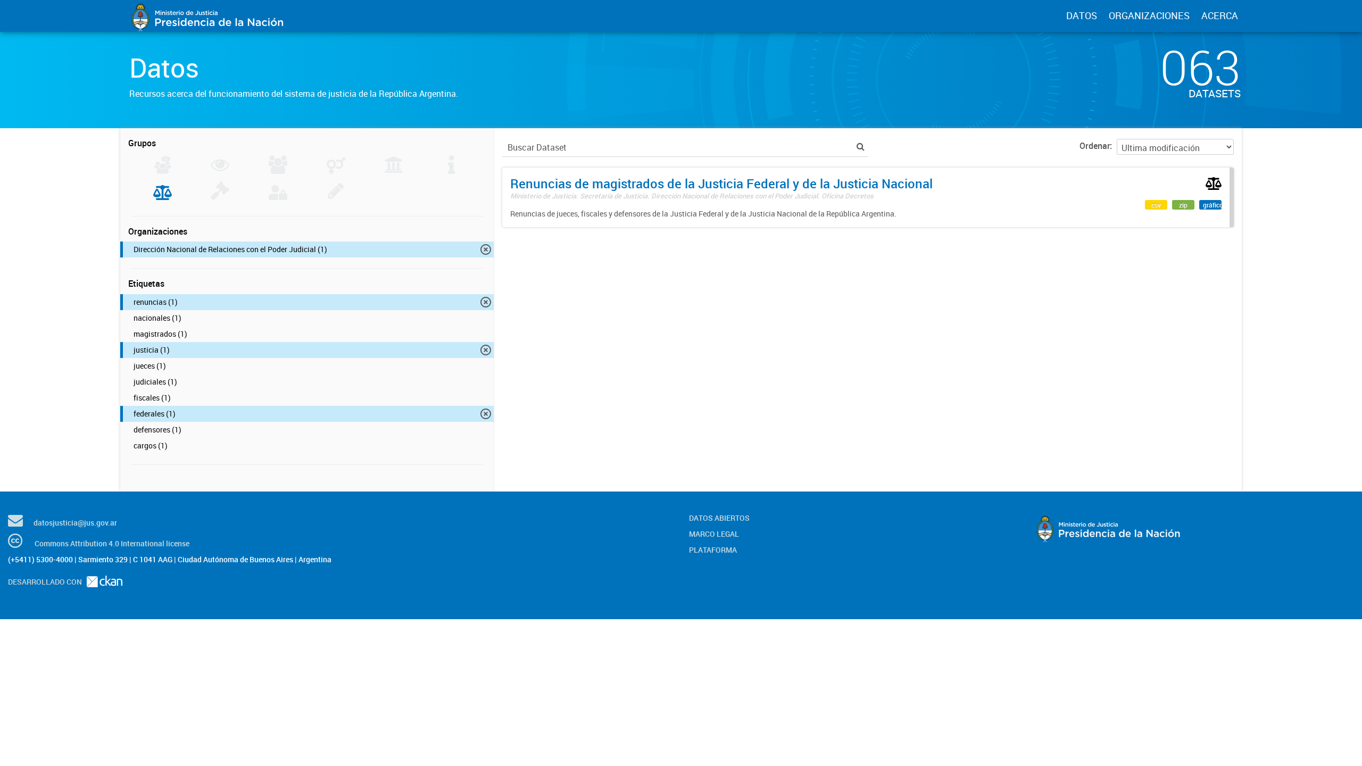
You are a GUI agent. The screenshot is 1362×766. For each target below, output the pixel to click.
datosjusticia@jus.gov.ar (75, 523)
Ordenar (1094, 145)
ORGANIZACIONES (1149, 15)
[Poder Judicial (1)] (162, 197)
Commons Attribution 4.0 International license (112, 543)
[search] (860, 146)
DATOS (1081, 15)
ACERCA (1219, 15)
